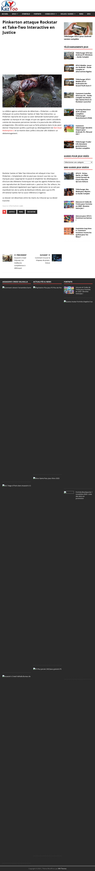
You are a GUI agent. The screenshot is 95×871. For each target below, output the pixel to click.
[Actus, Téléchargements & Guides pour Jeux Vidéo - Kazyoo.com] (9, 10)
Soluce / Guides (67, 14)
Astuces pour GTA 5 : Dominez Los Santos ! (84, 218)
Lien (21, 206)
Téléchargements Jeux (76, 47)
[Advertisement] (32, 54)
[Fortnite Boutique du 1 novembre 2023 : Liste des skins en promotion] (69, 675)
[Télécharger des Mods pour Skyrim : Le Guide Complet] (69, 194)
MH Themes (62, 869)
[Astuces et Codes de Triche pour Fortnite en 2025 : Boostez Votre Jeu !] (69, 207)
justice (12, 212)
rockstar (31, 212)
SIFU (88, 14)
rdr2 (21, 212)
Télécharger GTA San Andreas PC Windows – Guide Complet (84, 55)
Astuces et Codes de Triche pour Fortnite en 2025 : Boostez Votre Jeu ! (84, 205)
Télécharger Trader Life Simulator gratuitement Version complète (83, 145)
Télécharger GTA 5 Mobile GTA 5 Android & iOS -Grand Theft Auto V (83, 82)
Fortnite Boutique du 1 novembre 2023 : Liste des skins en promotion (84, 495)
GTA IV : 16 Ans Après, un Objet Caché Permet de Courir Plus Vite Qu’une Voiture (82, 177)
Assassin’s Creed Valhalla (15, 282)
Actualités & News (42, 282)
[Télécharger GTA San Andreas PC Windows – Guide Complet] (69, 58)
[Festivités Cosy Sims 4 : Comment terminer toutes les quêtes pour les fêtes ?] (69, 233)
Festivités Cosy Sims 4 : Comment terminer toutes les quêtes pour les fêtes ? (83, 232)
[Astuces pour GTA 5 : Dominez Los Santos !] (69, 221)
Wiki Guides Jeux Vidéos (76, 167)
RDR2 (81, 14)
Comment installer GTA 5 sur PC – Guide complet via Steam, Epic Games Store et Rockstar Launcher (84, 97)
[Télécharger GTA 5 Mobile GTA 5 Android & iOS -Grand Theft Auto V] (69, 84)
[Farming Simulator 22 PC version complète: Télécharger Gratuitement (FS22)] (69, 114)
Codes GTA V (50, 14)
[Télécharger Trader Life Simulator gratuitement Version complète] (69, 147)
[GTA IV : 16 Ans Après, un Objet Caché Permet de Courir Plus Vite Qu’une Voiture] (69, 178)
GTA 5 (14, 14)
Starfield (26, 14)
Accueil (5, 14)
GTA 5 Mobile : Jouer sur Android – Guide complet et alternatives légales (84, 68)
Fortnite (37, 14)
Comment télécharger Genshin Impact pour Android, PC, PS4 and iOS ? (84, 130)
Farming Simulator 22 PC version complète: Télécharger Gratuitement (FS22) (84, 113)
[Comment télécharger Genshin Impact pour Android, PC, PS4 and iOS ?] (69, 130)
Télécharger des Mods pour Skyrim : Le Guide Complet (83, 191)
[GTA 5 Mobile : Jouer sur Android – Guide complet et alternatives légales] (69, 70)
